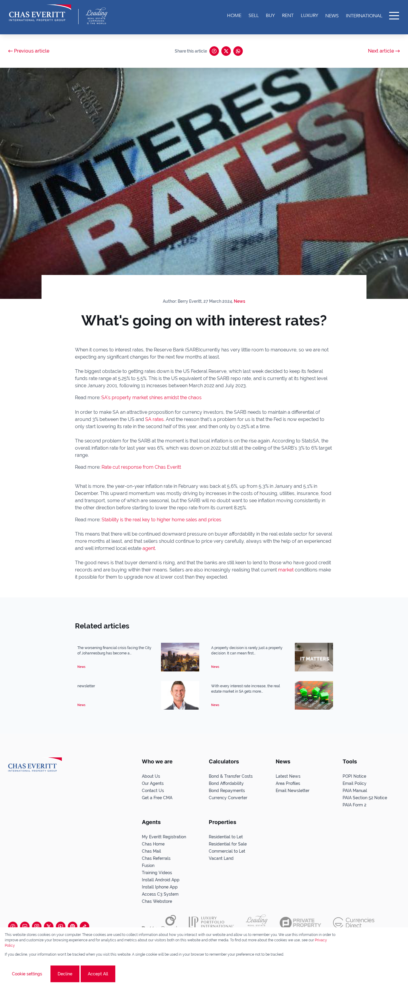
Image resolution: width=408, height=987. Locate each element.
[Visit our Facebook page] (13, 926)
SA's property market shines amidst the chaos (151, 397)
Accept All (98, 973)
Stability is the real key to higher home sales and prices (161, 519)
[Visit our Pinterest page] (72, 926)
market (286, 570)
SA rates (154, 419)
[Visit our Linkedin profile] (25, 926)
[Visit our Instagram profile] (37, 926)
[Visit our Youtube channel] (60, 926)
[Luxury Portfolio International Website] (211, 922)
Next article (381, 51)
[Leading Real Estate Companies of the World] (97, 15)
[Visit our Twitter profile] (48, 926)
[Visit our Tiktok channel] (84, 926)
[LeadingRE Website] (257, 922)
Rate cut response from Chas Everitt (141, 467)
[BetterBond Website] (159, 923)
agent (148, 548)
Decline (65, 973)
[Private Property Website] (300, 923)
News (239, 301)
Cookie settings (27, 973)
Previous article (31, 51)
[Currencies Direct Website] (354, 922)
